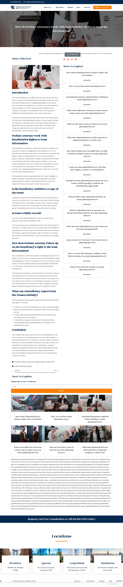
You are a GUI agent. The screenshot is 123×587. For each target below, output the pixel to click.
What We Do (60, 7)
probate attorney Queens (55, 470)
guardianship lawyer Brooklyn (88, 504)
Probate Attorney (27, 362)
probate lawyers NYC (71, 475)
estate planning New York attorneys (55, 498)
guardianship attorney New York (99, 501)
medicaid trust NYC (25, 464)
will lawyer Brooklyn (78, 485)
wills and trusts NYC (32, 490)
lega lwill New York (32, 459)
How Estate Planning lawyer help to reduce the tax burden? (87, 74)
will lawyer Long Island (93, 485)
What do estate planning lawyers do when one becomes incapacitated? (87, 227)
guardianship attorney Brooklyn (52, 501)
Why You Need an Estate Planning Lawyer (87, 86)
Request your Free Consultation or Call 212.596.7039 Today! (61, 519)
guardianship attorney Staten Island (65, 504)
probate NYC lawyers (99, 477)
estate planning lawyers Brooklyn (86, 496)
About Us (47, 7)
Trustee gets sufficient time (31, 169)
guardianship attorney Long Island (75, 501)
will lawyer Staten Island (47, 488)
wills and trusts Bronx (63, 488)
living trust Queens (39, 462)
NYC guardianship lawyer (20, 467)
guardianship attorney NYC (20, 504)
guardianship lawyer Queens (76, 506)
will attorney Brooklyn (81, 483)
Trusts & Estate (23, 7)
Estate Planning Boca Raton (96, 490)
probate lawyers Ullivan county (27, 477)
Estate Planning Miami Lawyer (45, 493)
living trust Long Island (98, 459)
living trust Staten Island (54, 462)
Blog (78, 7)
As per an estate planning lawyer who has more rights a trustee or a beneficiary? (87, 168)
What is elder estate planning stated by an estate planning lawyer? (87, 198)
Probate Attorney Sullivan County (24, 581)
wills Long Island (62, 493)
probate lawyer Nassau (19, 475)
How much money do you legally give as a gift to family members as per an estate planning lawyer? (87, 154)
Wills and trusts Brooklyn (80, 488)
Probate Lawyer (39, 362)
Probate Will (50, 362)
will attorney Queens (44, 485)
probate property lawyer (40, 480)
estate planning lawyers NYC (101, 493)
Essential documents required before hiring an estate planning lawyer (87, 98)
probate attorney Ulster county (40, 472)
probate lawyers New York (54, 475)
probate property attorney (21, 480)
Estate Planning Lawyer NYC (56, 506)
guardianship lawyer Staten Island (98, 506)
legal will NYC (43, 459)
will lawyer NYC (20, 488)
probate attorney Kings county (64, 467)
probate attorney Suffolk (94, 470)
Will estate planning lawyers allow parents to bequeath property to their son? (87, 139)
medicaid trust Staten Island (58, 464)
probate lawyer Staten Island (90, 475)
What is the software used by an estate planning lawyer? (87, 268)
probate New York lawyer (68, 477)
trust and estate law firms (39, 496)
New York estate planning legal (79, 464)
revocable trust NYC (29, 483)
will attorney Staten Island (61, 485)
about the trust (49, 123)
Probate (17, 362)
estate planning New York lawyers (28, 501)
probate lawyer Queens (36, 475)
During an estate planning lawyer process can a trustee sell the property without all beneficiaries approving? (87, 183)
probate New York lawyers (20, 496)
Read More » (87, 80)
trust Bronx (69, 483)
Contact (87, 7)
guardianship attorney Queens (41, 504)
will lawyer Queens (32, 488)
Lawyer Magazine (29, 493)
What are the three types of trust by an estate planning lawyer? (87, 125)
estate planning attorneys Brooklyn (61, 496)
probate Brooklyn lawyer (60, 472)
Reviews (70, 7)
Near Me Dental (16, 509)
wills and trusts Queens (48, 490)
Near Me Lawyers (29, 509)
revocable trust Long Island (76, 480)
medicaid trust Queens (40, 464)
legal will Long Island (18, 459)
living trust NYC (27, 462)
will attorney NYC (31, 485)
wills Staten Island (84, 493)
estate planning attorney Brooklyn (81, 498)
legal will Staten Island (68, 459)
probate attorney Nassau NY (86, 467)
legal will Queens (54, 459)
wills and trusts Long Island (98, 488)
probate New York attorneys (49, 477)
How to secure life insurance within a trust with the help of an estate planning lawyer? (87, 254)
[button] (64, 59)
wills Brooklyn (81, 490)
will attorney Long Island (97, 483)
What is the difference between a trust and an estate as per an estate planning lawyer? (87, 111)
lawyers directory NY (94, 480)
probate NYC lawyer (85, 477)
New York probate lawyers (100, 464)
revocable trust (59, 483)
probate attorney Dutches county (41, 467)
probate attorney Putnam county (34, 470)
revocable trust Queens (44, 483)
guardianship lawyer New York (35, 506)
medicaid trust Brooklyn (71, 462)
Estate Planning (19, 366)
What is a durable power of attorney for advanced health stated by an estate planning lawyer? (87, 213)
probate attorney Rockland (75, 470)
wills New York (73, 493)
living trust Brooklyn (83, 459)
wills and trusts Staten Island (66, 490)
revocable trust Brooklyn (58, 480)
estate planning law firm (22, 8)
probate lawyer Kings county (80, 472)
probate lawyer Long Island (100, 472)
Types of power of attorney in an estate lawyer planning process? (87, 241)
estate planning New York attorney (30, 498)
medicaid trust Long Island (90, 462)
